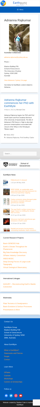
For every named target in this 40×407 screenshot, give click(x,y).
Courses (7, 376)
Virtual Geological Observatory (15, 267)
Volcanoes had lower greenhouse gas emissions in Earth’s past (23, 220)
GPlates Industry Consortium (14, 255)
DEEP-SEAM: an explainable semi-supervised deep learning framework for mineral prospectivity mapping (24, 191)
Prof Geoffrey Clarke (27, 137)
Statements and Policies (13, 353)
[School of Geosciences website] (25, 167)
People (6, 356)
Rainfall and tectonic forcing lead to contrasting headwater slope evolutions (23, 229)
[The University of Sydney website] (10, 167)
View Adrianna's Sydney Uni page (15, 80)
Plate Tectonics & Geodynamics (15, 303)
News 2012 (10, 135)
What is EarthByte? (11, 350)
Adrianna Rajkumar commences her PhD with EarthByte (19, 102)
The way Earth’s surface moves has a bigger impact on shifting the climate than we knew (23, 210)
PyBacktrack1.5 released (19, 180)
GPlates (7, 372)
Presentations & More (11, 310)
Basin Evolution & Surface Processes (17, 307)
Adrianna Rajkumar (12, 137)
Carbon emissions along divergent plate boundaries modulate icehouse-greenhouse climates (24, 201)
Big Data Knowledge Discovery (15, 252)
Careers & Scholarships (13, 382)
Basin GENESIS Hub (11, 243)
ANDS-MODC (8, 259)
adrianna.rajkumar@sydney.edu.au (16, 57)
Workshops (8, 379)
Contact (7, 359)
